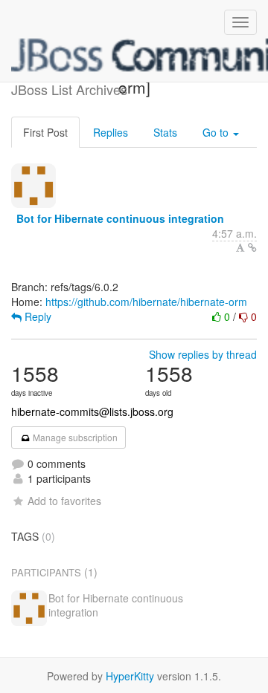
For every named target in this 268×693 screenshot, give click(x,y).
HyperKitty (130, 675)
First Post (45, 132)
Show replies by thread (203, 354)
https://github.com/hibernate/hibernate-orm (146, 301)
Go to (217, 132)
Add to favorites (64, 500)
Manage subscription (74, 437)
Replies (110, 132)
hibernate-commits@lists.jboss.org (92, 411)
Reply (36, 316)
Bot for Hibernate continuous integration (120, 218)
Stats (165, 132)
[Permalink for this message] (252, 247)
